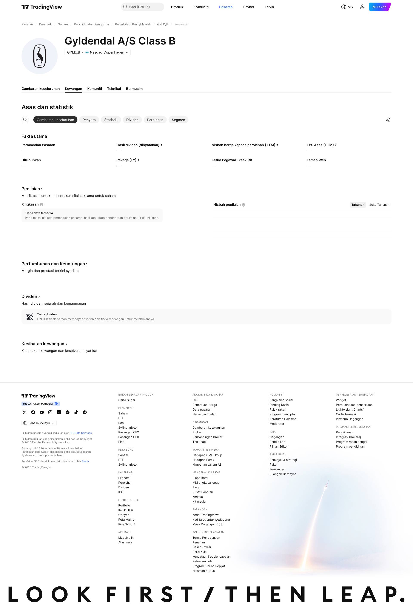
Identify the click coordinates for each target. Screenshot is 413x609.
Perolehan (125, 482)
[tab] (55, 119)
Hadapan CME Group (207, 455)
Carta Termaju (346, 414)
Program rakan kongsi (351, 441)
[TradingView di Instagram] (50, 412)
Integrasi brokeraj (348, 437)
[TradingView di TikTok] (76, 412)
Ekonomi (124, 478)
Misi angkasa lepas (206, 482)
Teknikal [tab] (114, 88)
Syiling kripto (127, 427)
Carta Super (126, 400)
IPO (120, 492)
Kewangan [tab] (73, 88)
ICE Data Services (81, 432)
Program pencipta (282, 414)
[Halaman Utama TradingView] (42, 7)
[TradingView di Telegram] (68, 412)
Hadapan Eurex (203, 460)
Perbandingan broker (207, 437)
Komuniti (201, 7)
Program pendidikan (350, 446)
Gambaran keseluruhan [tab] (41, 88)
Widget (341, 400)
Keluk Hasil (125, 510)
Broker (248, 7)
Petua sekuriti (202, 561)
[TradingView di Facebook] (33, 412)
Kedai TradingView (206, 515)
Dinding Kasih (279, 405)
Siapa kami (200, 478)
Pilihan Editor (279, 446)
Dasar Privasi (202, 547)
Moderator (277, 423)
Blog (196, 487)
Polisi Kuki (199, 552)
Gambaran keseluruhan (209, 427)
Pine (121, 441)
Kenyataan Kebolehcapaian (212, 556)
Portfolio (124, 505)
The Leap (199, 441)
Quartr (85, 461)
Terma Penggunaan (206, 537)
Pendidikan (277, 441)
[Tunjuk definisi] (41, 205)
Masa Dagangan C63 (207, 524)
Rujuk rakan (278, 409)
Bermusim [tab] (134, 88)
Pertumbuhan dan (53, 263)
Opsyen (123, 515)
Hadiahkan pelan (204, 414)
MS (350, 7)
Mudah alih (126, 537)
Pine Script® (127, 524)
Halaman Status (204, 570)
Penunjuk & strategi (283, 460)
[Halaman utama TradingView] (38, 396)
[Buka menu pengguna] (362, 7)
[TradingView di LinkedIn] (59, 412)
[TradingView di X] (25, 412)
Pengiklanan (344, 432)
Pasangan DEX (128, 437)
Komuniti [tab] (94, 88)
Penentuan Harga (205, 405)
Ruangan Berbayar (283, 474)
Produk (177, 7)
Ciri (195, 400)
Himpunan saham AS (207, 464)
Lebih (269, 7)
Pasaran (226, 7)
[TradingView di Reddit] (85, 412)
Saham (123, 413)
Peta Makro (126, 519)
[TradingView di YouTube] (42, 412)
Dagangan (277, 437)
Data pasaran (202, 409)
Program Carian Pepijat (209, 566)
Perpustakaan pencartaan (354, 405)
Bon (121, 423)
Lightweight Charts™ (350, 409)
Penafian (199, 542)
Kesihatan (43, 343)
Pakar (274, 464)
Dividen (123, 487)
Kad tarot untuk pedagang (211, 519)
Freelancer (277, 469)
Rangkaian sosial (281, 400)
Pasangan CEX (128, 432)
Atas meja (125, 542)
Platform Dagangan (349, 419)
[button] (186, 7)
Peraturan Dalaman (283, 419)
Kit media (199, 501)
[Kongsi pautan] (387, 119)
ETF (121, 418)
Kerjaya (198, 497)
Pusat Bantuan (203, 492)
